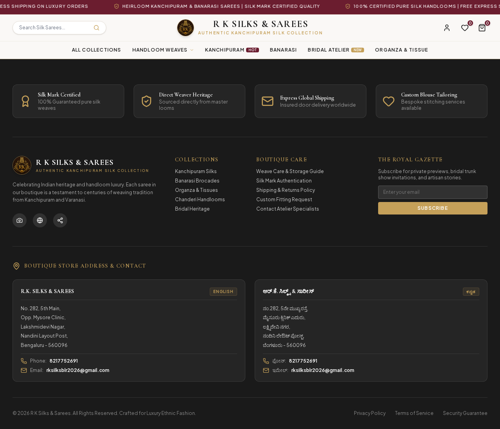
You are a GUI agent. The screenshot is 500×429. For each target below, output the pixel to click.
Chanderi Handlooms (200, 199)
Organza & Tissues (196, 190)
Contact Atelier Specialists (287, 209)
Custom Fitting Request (284, 199)
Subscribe (433, 208)
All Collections (96, 50)
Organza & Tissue (401, 50)
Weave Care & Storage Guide (290, 171)
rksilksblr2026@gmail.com (77, 370)
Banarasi (283, 50)
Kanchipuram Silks (196, 171)
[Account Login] (447, 27)
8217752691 (64, 361)
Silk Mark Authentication (284, 181)
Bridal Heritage (192, 209)
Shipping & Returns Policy (285, 190)
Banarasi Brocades (197, 181)
